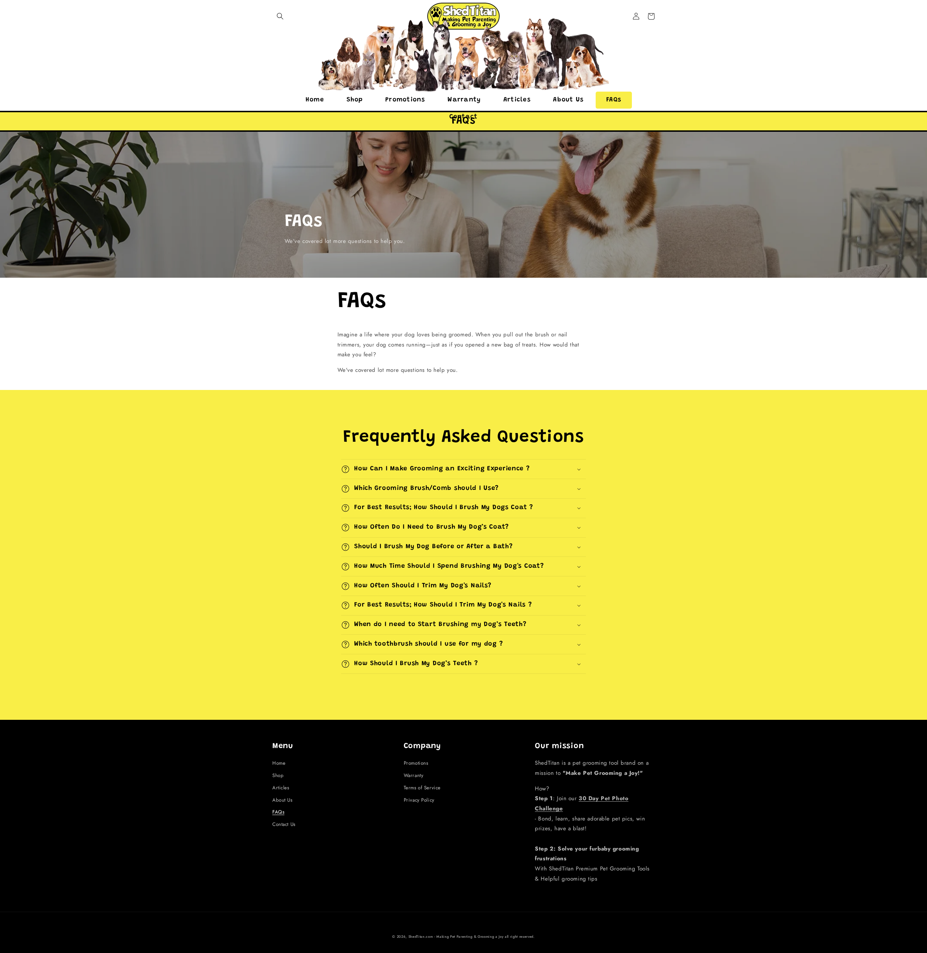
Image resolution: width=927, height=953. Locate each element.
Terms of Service (422, 787)
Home (278, 763)
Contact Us (283, 824)
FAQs (278, 812)
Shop (278, 775)
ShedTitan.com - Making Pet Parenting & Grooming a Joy (456, 936)
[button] (280, 16)
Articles (280, 787)
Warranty (414, 775)
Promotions (416, 763)
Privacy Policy (419, 800)
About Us (282, 800)
